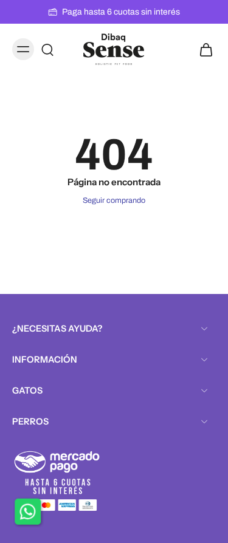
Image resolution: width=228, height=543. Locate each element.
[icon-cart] (202, 49)
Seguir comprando (114, 200)
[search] (47, 49)
